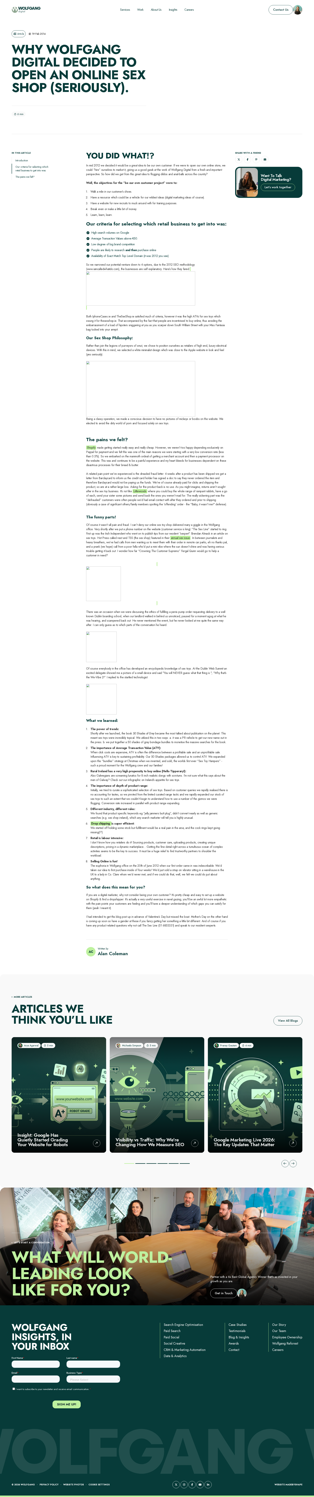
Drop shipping (101, 823)
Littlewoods (139, 491)
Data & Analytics (175, 1356)
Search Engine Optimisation (183, 1324)
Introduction (21, 160)
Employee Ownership (287, 1337)
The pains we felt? (25, 177)
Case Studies (238, 1324)
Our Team (279, 1331)
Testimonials (237, 1331)
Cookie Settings (99, 1484)
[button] (238, 159)
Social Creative (174, 1343)
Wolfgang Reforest (285, 1343)
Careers (277, 1349)
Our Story (279, 1324)
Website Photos (73, 1484)
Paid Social (171, 1337)
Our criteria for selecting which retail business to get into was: (31, 168)
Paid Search (172, 1331)
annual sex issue (180, 538)
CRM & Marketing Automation (185, 1349)
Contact (234, 1349)
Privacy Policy (49, 1484)
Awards (234, 1343)
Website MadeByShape (288, 1484)
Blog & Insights (239, 1337)
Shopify (91, 448)
